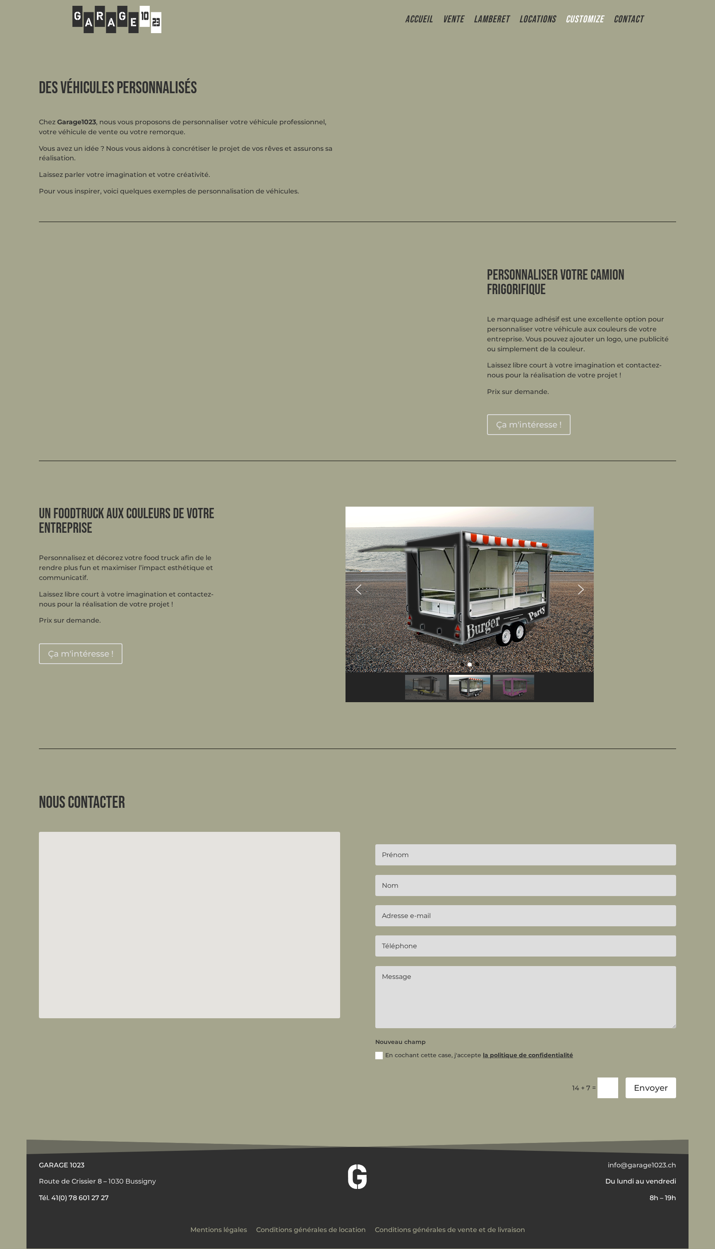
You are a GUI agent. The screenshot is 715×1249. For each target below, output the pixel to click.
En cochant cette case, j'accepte (479, 1055)
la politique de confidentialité (528, 1055)
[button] (358, 589)
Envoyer (651, 1088)
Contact (628, 21)
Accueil (419, 21)
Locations (537, 21)
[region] (470, 604)
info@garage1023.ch (642, 1165)
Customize (585, 21)
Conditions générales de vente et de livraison (450, 1229)
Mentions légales (218, 1229)
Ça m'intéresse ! (528, 425)
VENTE (453, 21)
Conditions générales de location (311, 1229)
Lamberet (491, 21)
